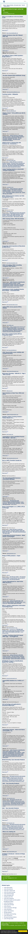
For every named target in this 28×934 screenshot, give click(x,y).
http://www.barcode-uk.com (12, 304)
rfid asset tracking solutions (10, 917)
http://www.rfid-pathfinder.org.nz (13, 92)
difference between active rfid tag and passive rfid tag (14, 329)
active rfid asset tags (15, 600)
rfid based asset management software (11, 140)
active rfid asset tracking (9, 892)
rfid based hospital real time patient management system (12, 900)
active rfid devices (8, 915)
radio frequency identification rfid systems (12, 752)
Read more (4, 30)
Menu (25, 1)
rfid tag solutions (8, 912)
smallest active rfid (8, 896)
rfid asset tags (18, 602)
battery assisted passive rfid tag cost (17, 326)
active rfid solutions (8, 889)
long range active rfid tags (13, 215)
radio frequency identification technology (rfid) (14, 753)
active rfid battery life (8, 895)
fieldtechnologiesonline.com (12, 414)
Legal (6, 922)
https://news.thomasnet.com (12, 371)
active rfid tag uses (7, 532)
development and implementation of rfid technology (11, 501)
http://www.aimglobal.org (11, 350)
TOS (9, 922)
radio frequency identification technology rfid (13, 755)
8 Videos (8, 13)
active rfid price (7, 906)
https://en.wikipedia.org (11, 110)
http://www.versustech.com (11, 262)
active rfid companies (9, 898)
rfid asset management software (16, 165)
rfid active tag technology (19, 532)
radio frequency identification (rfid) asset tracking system (14, 282)
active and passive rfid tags (10, 907)
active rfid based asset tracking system (11, 657)
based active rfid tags (9, 904)
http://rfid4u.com (10, 325)
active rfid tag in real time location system (12, 162)
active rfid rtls (13, 504)
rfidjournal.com (9, 390)
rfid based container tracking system (12, 190)
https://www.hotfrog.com (12, 851)
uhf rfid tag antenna (14, 579)
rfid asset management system (13, 285)
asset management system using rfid (11, 284)
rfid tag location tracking (17, 136)
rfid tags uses (6, 533)
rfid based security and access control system (13, 777)
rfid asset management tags (10, 138)
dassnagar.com (9, 211)
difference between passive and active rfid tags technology (12, 331)
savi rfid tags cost (13, 629)
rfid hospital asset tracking (10, 914)
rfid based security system (15, 780)
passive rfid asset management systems (11, 166)
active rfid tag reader (8, 918)
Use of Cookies (14, 922)
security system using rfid (17, 530)
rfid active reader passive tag (13, 192)
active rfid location (8, 887)
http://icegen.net (9, 434)
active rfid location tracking (18, 658)
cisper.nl (8, 575)
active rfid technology (9, 893)
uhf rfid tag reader (14, 576)
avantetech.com (10, 187)
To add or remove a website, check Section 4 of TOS (13, 925)
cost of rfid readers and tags (12, 632)
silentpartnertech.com (11, 553)
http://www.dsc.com (11, 798)
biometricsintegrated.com (11, 678)
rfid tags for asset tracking (13, 601)
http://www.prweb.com (10, 160)
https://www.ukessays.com (11, 627)
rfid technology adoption (14, 503)
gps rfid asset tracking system (13, 287)
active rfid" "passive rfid (9, 890)
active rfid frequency (8, 903)
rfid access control (18, 216)
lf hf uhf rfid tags (13, 578)
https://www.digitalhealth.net (12, 33)
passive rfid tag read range (9, 328)
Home (2, 922)
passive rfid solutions (9, 910)
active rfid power (8, 909)
